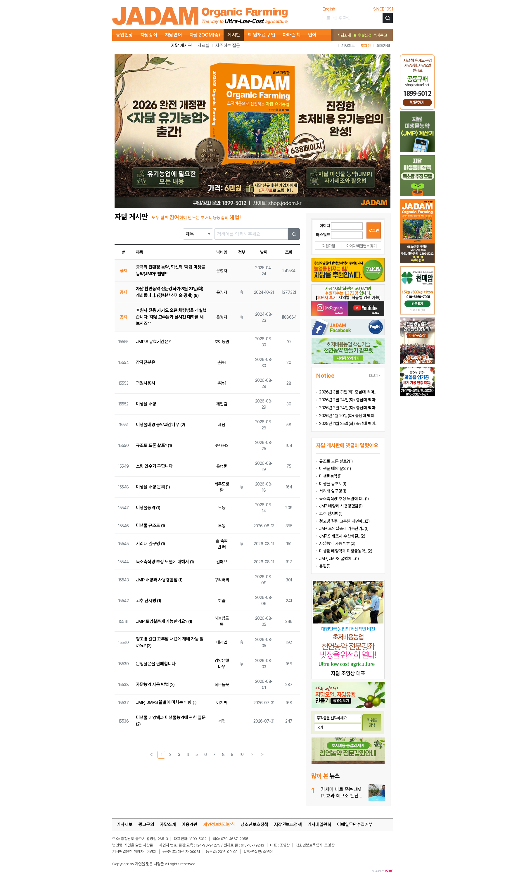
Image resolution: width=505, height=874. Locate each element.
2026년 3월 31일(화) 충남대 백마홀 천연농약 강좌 (349, 391)
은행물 (221, 466)
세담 (221, 424)
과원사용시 (145, 383)
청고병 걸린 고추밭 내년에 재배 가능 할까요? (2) (170, 642)
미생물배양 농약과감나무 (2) (160, 424)
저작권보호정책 (288, 824)
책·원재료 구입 (261, 35)
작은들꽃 (222, 684)
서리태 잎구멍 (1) (150, 543)
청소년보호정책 (254, 824)
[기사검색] (388, 18)
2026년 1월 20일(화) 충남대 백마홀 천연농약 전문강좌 (349, 415)
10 (242, 754)
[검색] (294, 234)
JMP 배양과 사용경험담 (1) (159, 580)
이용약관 (189, 824)
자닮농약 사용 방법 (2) (155, 684)
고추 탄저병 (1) (148, 600)
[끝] (262, 754)
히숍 (221, 600)
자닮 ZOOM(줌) (204, 35)
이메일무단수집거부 (355, 824)
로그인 (366, 45)
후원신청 (364, 35)
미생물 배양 (146, 404)
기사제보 (348, 45)
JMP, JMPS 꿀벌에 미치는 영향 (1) (166, 702)
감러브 (221, 561)
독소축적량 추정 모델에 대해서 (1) (165, 561)
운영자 (221, 270)
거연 (221, 720)
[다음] (252, 754)
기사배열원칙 (319, 824)
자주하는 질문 (227, 45)
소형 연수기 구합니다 (154, 466)
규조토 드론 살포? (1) (154, 445)
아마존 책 (292, 35)
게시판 (233, 35)
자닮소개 (344, 35)
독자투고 (380, 35)
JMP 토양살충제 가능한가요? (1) (164, 621)
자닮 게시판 (181, 45)
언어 (312, 35)
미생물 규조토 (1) (150, 525)
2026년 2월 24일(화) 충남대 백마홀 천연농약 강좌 (349, 399)
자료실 (204, 45)
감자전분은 (145, 362)
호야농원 (222, 341)
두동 (221, 507)
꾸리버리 (222, 579)
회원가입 (383, 45)
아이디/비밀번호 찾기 (361, 245)
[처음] (151, 754)
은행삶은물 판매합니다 (156, 663)
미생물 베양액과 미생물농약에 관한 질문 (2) (170, 721)
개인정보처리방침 (219, 824)
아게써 (221, 702)
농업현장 (124, 35)
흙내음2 (221, 445)
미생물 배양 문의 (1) (153, 487)
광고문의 (146, 824)
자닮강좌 (148, 35)
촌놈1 (221, 362)
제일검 (221, 403)
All (167, 863)
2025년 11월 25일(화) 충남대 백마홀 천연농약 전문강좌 (349, 423)
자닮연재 (173, 35)
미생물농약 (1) (148, 507)
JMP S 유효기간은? (153, 341)
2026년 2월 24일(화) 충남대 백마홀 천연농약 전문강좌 (349, 407)
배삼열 (221, 642)
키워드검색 (372, 723)
